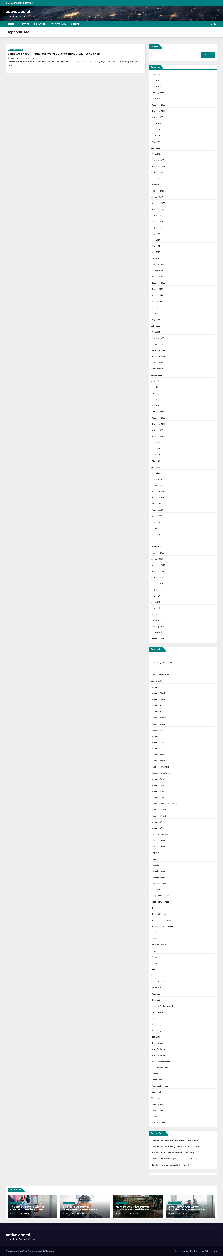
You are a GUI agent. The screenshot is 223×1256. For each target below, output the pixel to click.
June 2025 (155, 136)
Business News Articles (161, 767)
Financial (155, 865)
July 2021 (155, 381)
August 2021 (156, 375)
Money (154, 957)
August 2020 (156, 442)
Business (155, 687)
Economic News (158, 841)
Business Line (157, 742)
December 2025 (158, 105)
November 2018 (158, 571)
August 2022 (156, 301)
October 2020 (157, 430)
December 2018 (158, 565)
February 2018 (157, 627)
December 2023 (158, 203)
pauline (30, 58)
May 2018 (155, 608)
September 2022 (158, 295)
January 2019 (157, 559)
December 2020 (158, 418)
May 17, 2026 (123, 1214)
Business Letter (158, 730)
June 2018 (155, 602)
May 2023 (155, 246)
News (153, 969)
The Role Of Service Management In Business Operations (175, 1147)
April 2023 (155, 252)
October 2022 (157, 289)
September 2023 (158, 222)
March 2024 (156, 185)
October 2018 (157, 577)
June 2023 (155, 240)
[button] (211, 24)
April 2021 (155, 399)
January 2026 (157, 99)
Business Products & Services (164, 804)
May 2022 (155, 320)
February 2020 (157, 479)
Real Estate (156, 1037)
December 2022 (158, 277)
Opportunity (156, 994)
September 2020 (158, 436)
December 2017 (158, 639)
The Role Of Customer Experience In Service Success (174, 1159)
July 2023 (155, 234)
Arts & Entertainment (160, 675)
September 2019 (158, 510)
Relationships (157, 1043)
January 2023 (157, 271)
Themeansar (49, 1251)
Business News (158, 755)
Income (154, 933)
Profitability (156, 1025)
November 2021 (158, 357)
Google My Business (160, 896)
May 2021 (155, 393)
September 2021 (158, 369)
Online (154, 976)
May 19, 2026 (70, 1214)
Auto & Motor (156, 681)
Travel (154, 1117)
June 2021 (155, 387)
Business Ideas (157, 705)
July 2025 (155, 129)
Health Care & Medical (161, 920)
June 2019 (155, 528)
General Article (157, 890)
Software (155, 1074)
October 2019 (157, 504)
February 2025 (157, 160)
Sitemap (75, 24)
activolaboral (18, 11)
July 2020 (155, 449)
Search (155, 47)
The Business (157, 1104)
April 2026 (155, 80)
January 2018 (157, 633)
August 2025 (156, 123)
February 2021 (157, 412)
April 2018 (155, 614)
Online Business (158, 982)
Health (154, 908)
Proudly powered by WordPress (16, 1251)
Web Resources (158, 1123)
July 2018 (155, 596)
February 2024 (157, 191)
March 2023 (156, 258)
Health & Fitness (158, 914)
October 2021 (157, 363)
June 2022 (155, 314)
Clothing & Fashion (159, 834)
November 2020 (158, 424)
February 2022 (157, 338)
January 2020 (157, 485)
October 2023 (157, 215)
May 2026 (155, 74)
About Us (24, 24)
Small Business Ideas (15, 49)
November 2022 (158, 283)
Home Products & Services (162, 926)
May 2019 (155, 534)
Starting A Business (159, 1086)
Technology (156, 1098)
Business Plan (157, 791)
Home (11, 24)
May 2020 (155, 461)
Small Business (158, 1049)
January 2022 (157, 344)
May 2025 (155, 142)
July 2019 (155, 522)
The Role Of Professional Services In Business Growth (174, 1140)
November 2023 (158, 209)
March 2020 (156, 473)
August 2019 (156, 516)
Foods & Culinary (158, 883)
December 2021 (158, 350)
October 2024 (157, 172)
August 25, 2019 (17, 58)
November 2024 (158, 166)
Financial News (158, 871)
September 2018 (158, 584)
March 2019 (156, 547)
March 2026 (156, 87)
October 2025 (157, 117)
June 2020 (155, 455)
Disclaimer (40, 24)
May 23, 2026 (17, 1214)
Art (152, 669)
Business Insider (158, 718)
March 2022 (156, 332)
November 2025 (158, 111)
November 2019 (158, 498)
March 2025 (156, 154)
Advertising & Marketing (161, 663)
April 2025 (155, 148)
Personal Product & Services (163, 1006)
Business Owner (158, 779)
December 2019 (158, 492)
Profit (153, 1018)
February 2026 (157, 93)
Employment (156, 853)
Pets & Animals (157, 1012)
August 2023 (156, 228)
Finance (154, 859)
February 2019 (157, 553)
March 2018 (156, 620)
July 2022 (155, 307)
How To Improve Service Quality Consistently (170, 1165)
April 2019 (155, 541)
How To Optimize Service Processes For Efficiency (172, 1153)
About (153, 656)
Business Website (159, 810)
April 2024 (155, 179)
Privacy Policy (58, 24)
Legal (153, 951)
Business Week (158, 822)
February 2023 (157, 264)
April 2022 (155, 326)
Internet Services (158, 945)
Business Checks (158, 693)
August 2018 (156, 590)
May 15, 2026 (176, 1214)
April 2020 (155, 467)
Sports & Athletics (158, 1080)
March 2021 (156, 406)
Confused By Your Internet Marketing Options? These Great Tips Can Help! (54, 53)
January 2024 (157, 197)
